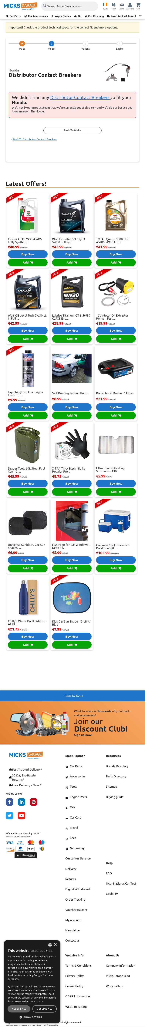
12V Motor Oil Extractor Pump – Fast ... (112, 317)
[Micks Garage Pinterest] (36, 803)
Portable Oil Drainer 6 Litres (115, 393)
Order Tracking (75, 899)
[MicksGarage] (20, 6)
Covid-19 (112, 893)
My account (73, 920)
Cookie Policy (74, 986)
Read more (37, 1001)
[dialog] (32, 981)
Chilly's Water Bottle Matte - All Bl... (27, 622)
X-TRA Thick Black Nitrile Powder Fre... (68, 470)
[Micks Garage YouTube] (24, 817)
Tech (73, 837)
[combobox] (50, 945)
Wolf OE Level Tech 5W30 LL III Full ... (27, 317)
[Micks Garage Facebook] (12, 803)
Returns (70, 879)
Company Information (120, 965)
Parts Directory (116, 776)
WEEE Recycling (76, 1006)
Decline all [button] (44, 1008)
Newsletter (72, 930)
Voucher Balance (76, 909)
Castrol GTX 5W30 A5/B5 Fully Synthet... (25, 240)
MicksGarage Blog (118, 975)
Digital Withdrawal (77, 889)
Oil (79, 16)
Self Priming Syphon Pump (70, 393)
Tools (73, 786)
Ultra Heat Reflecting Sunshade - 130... (110, 469)
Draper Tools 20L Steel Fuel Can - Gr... (26, 470)
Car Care (75, 817)
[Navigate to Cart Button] (138, 4)
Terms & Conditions (78, 965)
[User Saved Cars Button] (122, 4)
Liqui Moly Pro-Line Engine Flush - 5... (26, 393)
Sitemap (111, 786)
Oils (72, 807)
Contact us (72, 940)
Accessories (78, 776)
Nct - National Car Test (121, 883)
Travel (74, 827)
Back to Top (72, 696)
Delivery (70, 868)
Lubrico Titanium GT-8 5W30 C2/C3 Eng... (71, 317)
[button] (32, 1017)
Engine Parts (78, 797)
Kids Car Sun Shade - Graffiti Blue (71, 623)
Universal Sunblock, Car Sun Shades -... (26, 546)
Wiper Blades (63, 16)
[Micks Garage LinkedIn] (24, 803)
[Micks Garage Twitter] (12, 817)
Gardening (77, 848)
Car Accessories (38, 16)
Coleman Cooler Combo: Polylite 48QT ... (112, 546)
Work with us (114, 986)
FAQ (109, 873)
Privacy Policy (74, 975)
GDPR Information (77, 996)
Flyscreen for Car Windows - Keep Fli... (71, 546)
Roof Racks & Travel (123, 16)
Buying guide (114, 797)
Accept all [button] (19, 1008)
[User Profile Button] (130, 4)
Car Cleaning (96, 16)
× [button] (55, 944)
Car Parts (15, 16)
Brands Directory (117, 766)
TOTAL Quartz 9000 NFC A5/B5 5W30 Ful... (112, 240)
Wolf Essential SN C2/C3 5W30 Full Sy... (68, 240)
